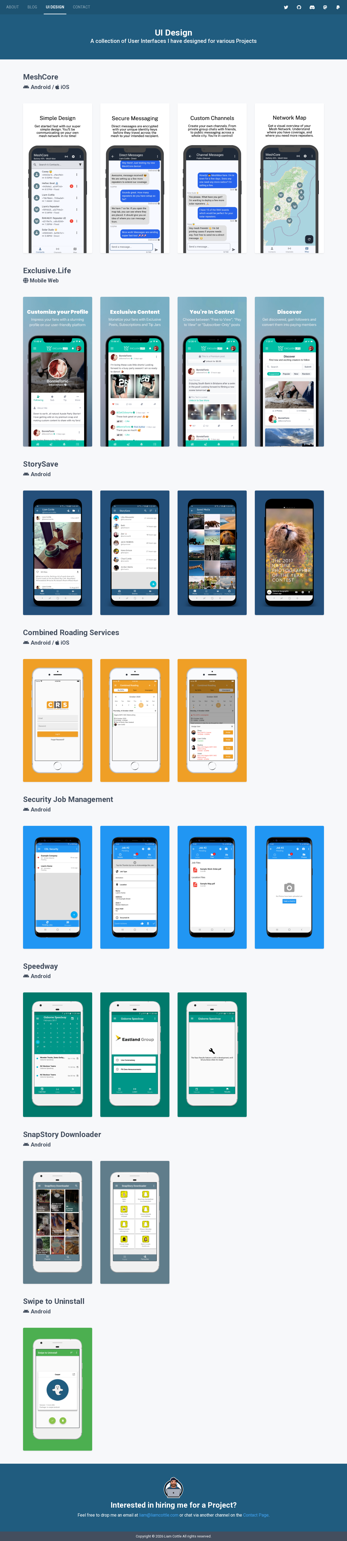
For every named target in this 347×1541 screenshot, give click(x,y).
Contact (81, 7)
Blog (32, 7)
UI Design (55, 7)
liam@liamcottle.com (158, 1515)
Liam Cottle (173, 1536)
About (12, 7)
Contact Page (256, 1515)
